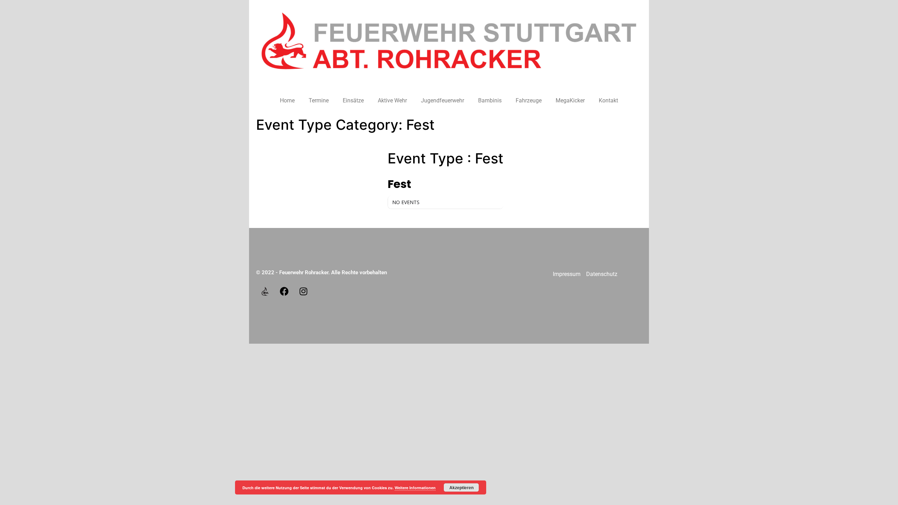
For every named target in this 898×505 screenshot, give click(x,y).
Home (287, 100)
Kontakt (608, 100)
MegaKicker (570, 100)
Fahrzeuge (529, 100)
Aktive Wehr (392, 100)
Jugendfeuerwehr (442, 100)
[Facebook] (284, 291)
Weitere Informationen (415, 487)
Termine (319, 100)
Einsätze (353, 100)
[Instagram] (303, 291)
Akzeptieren (461, 487)
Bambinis (490, 100)
